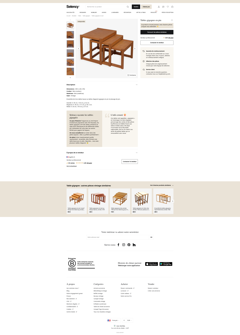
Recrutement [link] (72, 299)
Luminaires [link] (115, 12)
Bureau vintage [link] (98, 296)
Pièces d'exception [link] (167, 12)
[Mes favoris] (168, 7)
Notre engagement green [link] (75, 293)
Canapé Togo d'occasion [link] (101, 309)
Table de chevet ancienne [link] (102, 306)
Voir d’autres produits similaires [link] (160, 185)
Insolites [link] (154, 12)
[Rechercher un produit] (128, 7)
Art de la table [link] (141, 12)
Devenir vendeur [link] (153, 288)
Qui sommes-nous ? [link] (73, 288)
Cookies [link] (70, 309)
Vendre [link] (136, 7)
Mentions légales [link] (73, 304)
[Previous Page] (78, 48)
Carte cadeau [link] (126, 293)
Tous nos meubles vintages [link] (102, 312)
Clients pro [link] (146, 7)
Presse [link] (69, 296)
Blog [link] (68, 291)
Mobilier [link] (94, 12)
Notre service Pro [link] (126, 296)
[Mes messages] (163, 7)
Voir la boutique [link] (72, 166)
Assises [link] (104, 12)
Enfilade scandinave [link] (100, 304)
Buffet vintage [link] (98, 293)
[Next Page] (134, 48)
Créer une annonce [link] (154, 291)
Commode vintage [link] (99, 301)
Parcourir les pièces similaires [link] (156, 32)
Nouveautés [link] (70, 12)
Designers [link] (83, 12)
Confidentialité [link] (72, 306)
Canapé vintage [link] (99, 299)
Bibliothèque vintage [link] (100, 291)
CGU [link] (69, 301)
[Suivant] (70, 78)
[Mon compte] (159, 7)
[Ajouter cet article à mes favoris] (172, 20)
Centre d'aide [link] (72, 312)
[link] (73, 7)
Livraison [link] (125, 291)
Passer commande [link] (128, 288)
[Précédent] (70, 20)
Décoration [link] (127, 12)
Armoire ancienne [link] (99, 288)
